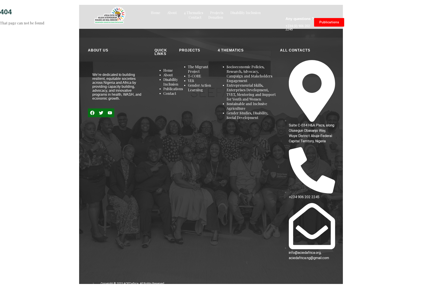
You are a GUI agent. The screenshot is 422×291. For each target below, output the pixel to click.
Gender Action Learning (199, 87)
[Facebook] (92, 112)
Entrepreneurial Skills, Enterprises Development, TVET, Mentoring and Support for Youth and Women (251, 92)
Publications (173, 88)
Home (155, 12)
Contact (195, 17)
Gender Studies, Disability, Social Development (247, 115)
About (172, 12)
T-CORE (194, 76)
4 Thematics (193, 12)
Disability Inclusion (245, 12)
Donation (215, 17)
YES (191, 80)
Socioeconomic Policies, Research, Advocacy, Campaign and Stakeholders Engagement (249, 73)
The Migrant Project (198, 69)
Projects (216, 12)
